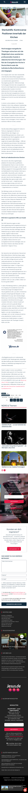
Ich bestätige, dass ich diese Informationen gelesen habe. (14, 516)
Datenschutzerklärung (18, 594)
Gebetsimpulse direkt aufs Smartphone (14, 647)
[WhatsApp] (21, 400)
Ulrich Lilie (16, 397)
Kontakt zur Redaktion (6, 615)
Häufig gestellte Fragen (6, 620)
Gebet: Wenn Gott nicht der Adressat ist (10, 770)
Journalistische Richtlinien (7, 617)
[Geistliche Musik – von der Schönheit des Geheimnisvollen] (14, 416)
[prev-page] (2, 470)
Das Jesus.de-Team (5, 618)
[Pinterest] (18, 400)
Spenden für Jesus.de (6, 624)
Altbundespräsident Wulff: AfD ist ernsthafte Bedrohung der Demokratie (11, 764)
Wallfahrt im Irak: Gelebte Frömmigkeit (13, 467)
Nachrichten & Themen (11, 40)
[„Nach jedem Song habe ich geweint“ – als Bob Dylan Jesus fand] (14, 437)
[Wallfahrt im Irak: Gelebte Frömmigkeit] (14, 458)
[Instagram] (14, 690)
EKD (16, 395)
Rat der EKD (4, 397)
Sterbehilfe (10, 397)
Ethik (21, 40)
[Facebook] (11, 400)
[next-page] (5, 470)
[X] (14, 400)
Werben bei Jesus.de (6, 626)
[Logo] (12, 686)
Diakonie (12, 395)
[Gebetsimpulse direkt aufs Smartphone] (14, 641)
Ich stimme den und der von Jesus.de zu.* (13, 594)
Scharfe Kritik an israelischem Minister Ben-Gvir (12, 767)
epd (7, 393)
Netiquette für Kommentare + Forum (10, 621)
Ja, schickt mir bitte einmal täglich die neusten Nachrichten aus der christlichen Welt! (13, 599)
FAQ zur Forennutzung (6, 623)
